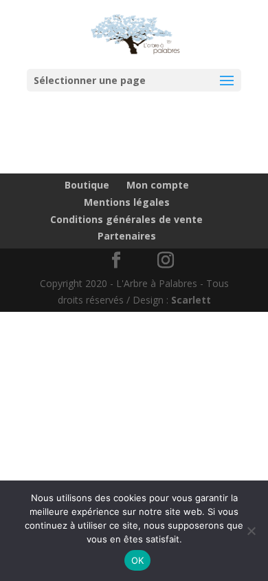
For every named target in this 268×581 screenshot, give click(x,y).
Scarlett (191, 299)
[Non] (251, 531)
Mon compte (157, 184)
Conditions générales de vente (126, 219)
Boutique (87, 184)
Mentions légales (127, 202)
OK (137, 560)
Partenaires (127, 235)
